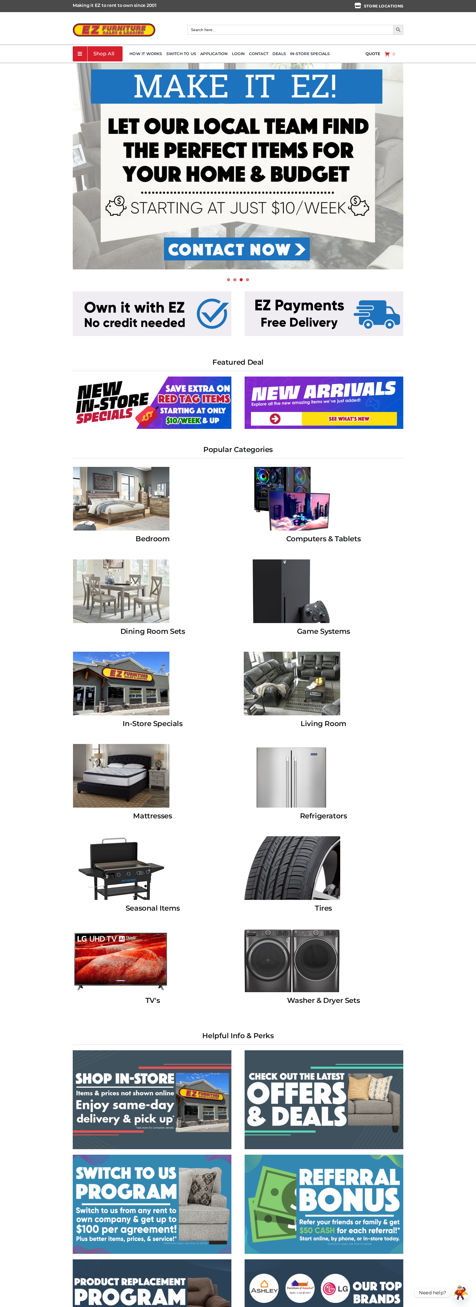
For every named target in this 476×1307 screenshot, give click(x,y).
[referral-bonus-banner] (324, 1156)
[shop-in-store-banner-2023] (152, 1052)
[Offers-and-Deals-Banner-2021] (324, 1052)
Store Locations (383, 6)
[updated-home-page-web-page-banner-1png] (152, 293)
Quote (373, 53)
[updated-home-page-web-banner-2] (324, 293)
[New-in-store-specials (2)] (152, 378)
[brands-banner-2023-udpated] (324, 1261)
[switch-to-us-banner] (152, 1156)
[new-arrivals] (324, 378)
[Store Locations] (358, 5)
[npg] (152, 1261)
